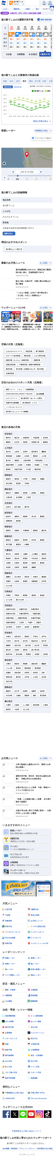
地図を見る (8, 233)
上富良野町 (27, 460)
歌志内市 (34, 641)
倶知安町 (17, 673)
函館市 (8, 691)
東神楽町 (9, 456)
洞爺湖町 (34, 581)
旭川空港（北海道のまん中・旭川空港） (30, 369)
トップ (5, 9)
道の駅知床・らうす (29, 403)
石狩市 (18, 627)
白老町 (16, 581)
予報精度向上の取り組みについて (26, 1131)
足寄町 (16, 567)
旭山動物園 (40, 394)
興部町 (42, 516)
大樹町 (8, 563)
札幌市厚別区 (22, 618)
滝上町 (33, 516)
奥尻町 (8, 709)
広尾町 (16, 563)
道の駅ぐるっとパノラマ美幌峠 (17, 411)
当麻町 (18, 456)
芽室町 (25, 558)
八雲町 (8, 705)
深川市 (44, 641)
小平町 (25, 479)
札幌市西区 (10, 618)
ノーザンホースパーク (14, 407)
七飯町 (18, 695)
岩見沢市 (17, 636)
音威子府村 (18, 469)
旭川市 (8, 452)
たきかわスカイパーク (14, 351)
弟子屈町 (9, 544)
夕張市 (8, 636)
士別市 (16, 452)
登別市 (27, 577)
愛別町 (35, 456)
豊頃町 (42, 563)
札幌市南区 (37, 614)
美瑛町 (16, 460)
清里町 (42, 493)
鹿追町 (44, 554)
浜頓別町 (26, 438)
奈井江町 (17, 645)
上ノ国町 (26, 705)
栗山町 (8, 650)
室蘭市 (8, 577)
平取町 (16, 595)
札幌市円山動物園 (12, 403)
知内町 (42, 691)
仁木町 (35, 677)
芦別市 (35, 636)
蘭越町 (44, 664)
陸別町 (25, 567)
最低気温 (17, 87)
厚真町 (25, 581)
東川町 (8, 460)
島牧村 (16, 664)
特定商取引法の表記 (45, 1149)
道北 (37, 9)
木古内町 (9, 695)
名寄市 (25, 452)
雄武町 (18, 521)
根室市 (8, 530)
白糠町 (27, 544)
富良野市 (34, 452)
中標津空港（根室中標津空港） (30, 365)
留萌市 (8, 479)
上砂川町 (28, 645)
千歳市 (30, 622)
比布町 (27, 456)
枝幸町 (45, 438)
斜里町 (33, 493)
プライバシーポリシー (27, 1149)
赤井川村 (9, 681)
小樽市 (8, 664)
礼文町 (16, 442)
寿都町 (25, 664)
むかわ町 (9, 586)
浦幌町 (33, 567)
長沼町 (45, 645)
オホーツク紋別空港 (13, 356)
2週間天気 (16, 9)
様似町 (42, 595)
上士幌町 (34, 554)
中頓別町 (36, 438)
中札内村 (34, 558)
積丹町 (18, 677)
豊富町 (8, 442)
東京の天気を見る (40, 121)
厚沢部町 (36, 705)
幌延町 (45, 442)
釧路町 (16, 540)
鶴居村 (18, 544)
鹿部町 (27, 695)
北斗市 (16, 691)
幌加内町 (38, 469)
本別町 (8, 567)
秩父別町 (19, 654)
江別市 (21, 622)
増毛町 (16, 479)
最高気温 (8, 87)
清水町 (16, 558)
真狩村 (18, 668)
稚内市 (8, 438)
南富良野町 (10, 465)
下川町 (45, 465)
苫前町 (33, 479)
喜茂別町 (38, 668)
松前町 (25, 691)
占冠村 (20, 465)
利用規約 (14, 1149)
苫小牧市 (17, 577)
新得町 (8, 558)
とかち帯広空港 (39, 356)
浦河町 (33, 595)
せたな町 (26, 709)
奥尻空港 (9, 369)
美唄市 (27, 636)
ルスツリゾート (11, 398)
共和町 (27, 673)
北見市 (8, 507)
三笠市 (8, 641)
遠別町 (18, 483)
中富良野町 (39, 460)
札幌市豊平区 (24, 614)
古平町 (27, 677)
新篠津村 (36, 627)
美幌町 (16, 493)
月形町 (16, 650)
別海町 (16, 530)
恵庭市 (38, 622)
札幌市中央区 (11, 609)
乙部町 (45, 705)
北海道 (28, 9)
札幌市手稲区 (36, 618)
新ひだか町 (20, 600)
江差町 (16, 705)
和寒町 (28, 465)
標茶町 (42, 540)
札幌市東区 (35, 609)
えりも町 (9, 600)
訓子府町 (17, 507)
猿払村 (16, 438)
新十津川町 (35, 650)
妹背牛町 (9, 654)
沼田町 (45, 654)
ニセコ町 (9, 668)
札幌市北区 (23, 609)
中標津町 (26, 530)
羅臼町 (44, 530)
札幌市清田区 (11, 622)
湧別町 (25, 516)
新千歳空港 (40, 351)
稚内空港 (27, 356)
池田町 (33, 563)
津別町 (25, 493)
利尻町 (25, 442)
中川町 (28, 469)
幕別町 (25, 563)
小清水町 (9, 497)
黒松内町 (34, 664)
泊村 (43, 673)
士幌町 (25, 554)
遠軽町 (16, 516)
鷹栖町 (44, 452)
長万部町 (43, 695)
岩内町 (35, 673)
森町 (34, 695)
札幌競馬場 (30, 389)
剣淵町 (37, 465)
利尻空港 (29, 351)
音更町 (16, 554)
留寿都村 (28, 668)
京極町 (8, 673)
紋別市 (8, 516)
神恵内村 (9, 677)
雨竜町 (28, 654)
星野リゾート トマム (14, 389)
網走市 (8, 493)
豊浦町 (44, 577)
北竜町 (37, 654)
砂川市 (25, 641)
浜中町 (33, 540)
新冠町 (25, 595)
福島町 (33, 691)
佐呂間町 (19, 497)
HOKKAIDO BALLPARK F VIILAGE (19, 394)
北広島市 (9, 627)
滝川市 (16, 641)
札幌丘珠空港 (11, 365)
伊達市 (35, 577)
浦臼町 (25, 650)
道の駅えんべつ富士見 (14, 249)
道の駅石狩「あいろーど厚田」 (32, 398)
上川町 (44, 456)
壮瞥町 (8, 581)
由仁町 (37, 645)
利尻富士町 (35, 442)
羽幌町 (42, 479)
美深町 (8, 469)
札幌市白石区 (11, 614)
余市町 (44, 677)
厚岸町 (25, 540)
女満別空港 (10, 373)
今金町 (16, 709)
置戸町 (27, 507)
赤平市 (44, 636)
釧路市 (8, 540)
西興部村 (9, 521)
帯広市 (8, 554)
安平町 (44, 581)
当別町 (27, 627)
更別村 (44, 558)
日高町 (8, 595)
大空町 (28, 497)
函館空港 (37, 360)
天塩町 (27, 483)
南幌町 (8, 645)
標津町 (35, 530)
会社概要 (6, 1149)
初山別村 (9, 483)
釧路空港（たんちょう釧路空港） (18, 360)
